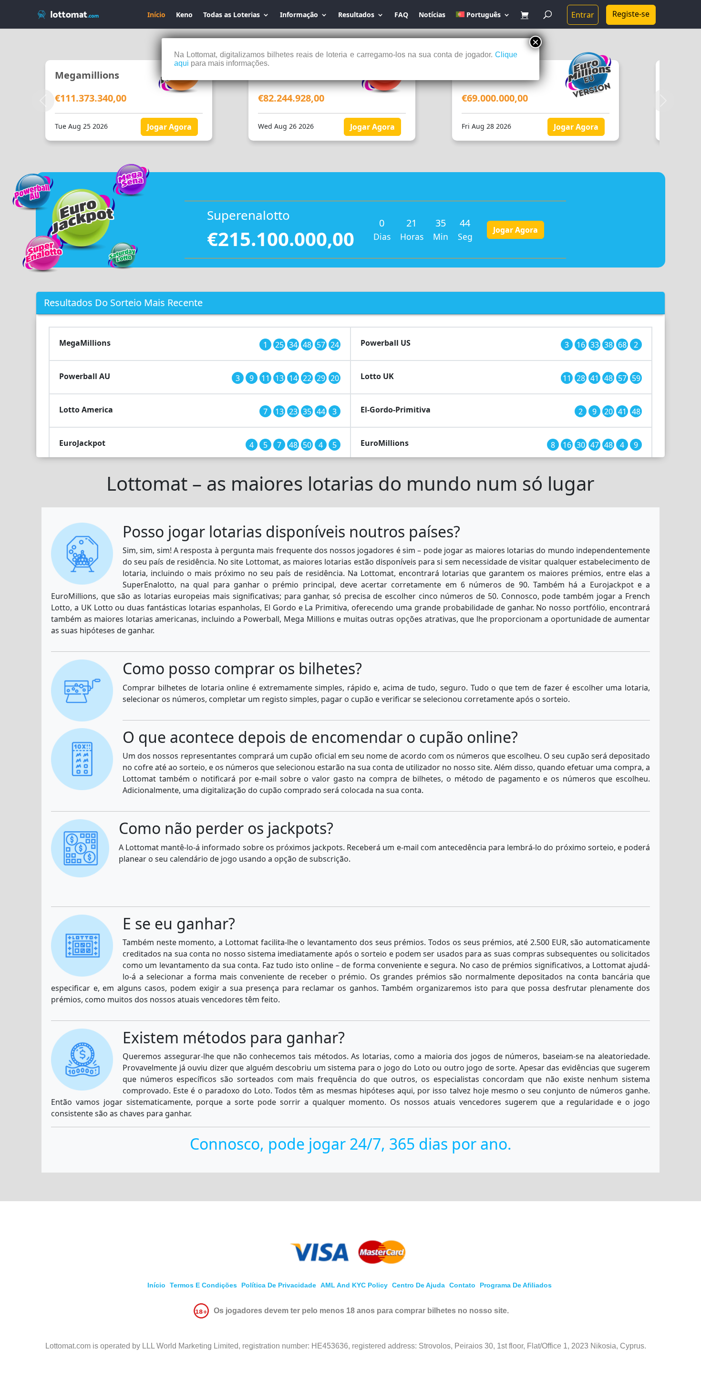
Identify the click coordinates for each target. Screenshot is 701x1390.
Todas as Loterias (231, 15)
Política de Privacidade (278, 1285)
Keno (184, 15)
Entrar (582, 15)
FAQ (401, 15)
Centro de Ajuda (418, 1285)
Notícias (432, 15)
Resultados (356, 15)
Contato (462, 1285)
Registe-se (630, 14)
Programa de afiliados (516, 1285)
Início (156, 15)
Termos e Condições (203, 1285)
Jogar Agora (78, 127)
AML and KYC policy (354, 1285)
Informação (299, 15)
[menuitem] (483, 20)
